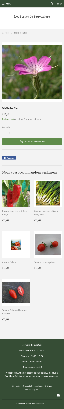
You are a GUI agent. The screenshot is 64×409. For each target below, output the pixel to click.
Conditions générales (43, 386)
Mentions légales (31, 390)
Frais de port (8, 119)
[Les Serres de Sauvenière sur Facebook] (58, 395)
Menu (8, 4)
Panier (58, 4)
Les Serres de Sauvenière (32, 16)
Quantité (6, 127)
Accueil (5, 33)
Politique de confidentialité (21, 386)
